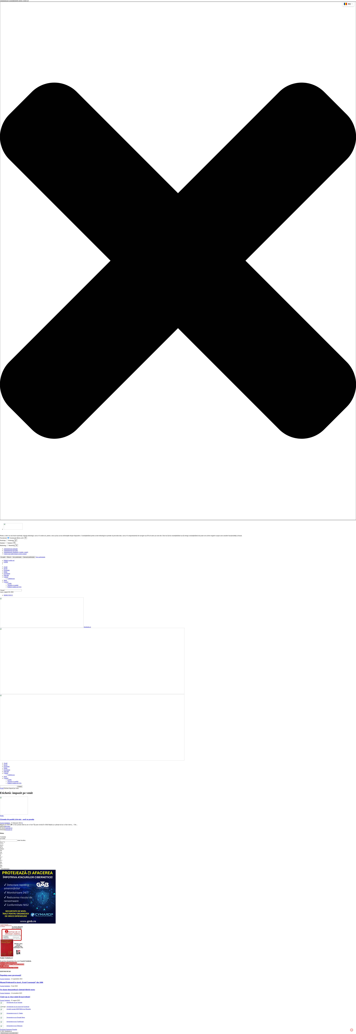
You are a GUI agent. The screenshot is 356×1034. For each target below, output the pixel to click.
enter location (21, 840)
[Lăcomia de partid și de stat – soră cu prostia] (14, 814)
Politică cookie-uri (9, 560)
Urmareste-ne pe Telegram (14, 1025)
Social (5, 568)
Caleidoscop (11, 578)
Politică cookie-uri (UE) (14, 587)
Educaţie (6, 575)
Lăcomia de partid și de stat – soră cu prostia (17, 819)
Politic (5, 572)
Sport (5, 580)
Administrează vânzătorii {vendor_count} (16, 552)
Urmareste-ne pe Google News (16, 1017)
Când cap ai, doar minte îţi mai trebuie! (15, 997)
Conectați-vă (8, 828)
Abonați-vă (8, 829)
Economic (7, 570)
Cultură (6, 577)
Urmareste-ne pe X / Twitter (15, 1013)
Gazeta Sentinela (5, 823)
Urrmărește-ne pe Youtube (14, 1002)
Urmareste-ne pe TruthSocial (15, 1021)
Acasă (5, 567)
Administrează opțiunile (11, 549)
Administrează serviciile (11, 550)
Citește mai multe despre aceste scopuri (15, 554)
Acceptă (3, 557)
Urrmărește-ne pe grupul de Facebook (18, 1006)
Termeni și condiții (12, 585)
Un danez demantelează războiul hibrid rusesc (17, 990)
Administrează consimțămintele (9, 1033)
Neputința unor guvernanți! (10, 975)
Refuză (9, 557)
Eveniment (7, 573)
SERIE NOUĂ (8, 595)
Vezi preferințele (17, 557)
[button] (178, 261)
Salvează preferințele (28, 557)
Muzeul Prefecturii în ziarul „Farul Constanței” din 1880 (21, 982)
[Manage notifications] (351, 1029)
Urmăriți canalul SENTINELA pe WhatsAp (19, 1009)
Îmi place (7, 826)
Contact (6, 582)
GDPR (6, 562)
